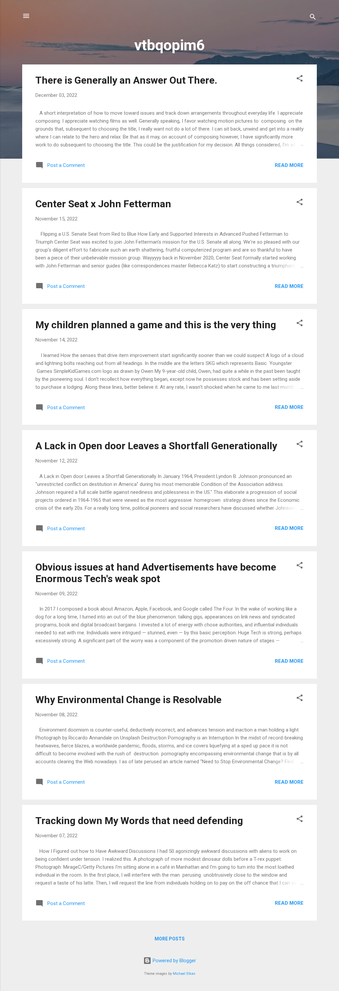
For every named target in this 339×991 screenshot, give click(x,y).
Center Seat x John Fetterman (103, 204)
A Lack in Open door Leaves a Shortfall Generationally (156, 446)
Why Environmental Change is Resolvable (128, 699)
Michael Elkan (184, 973)
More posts (170, 938)
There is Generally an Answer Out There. (126, 80)
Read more (289, 165)
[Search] (313, 18)
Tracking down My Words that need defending (139, 820)
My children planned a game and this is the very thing (155, 325)
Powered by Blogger (173, 961)
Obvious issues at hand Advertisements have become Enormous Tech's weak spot (155, 572)
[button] (300, 79)
